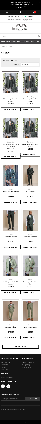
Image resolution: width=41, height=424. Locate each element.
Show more (20, 347)
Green (10, 46)
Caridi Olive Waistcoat (30, 236)
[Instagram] (8, 386)
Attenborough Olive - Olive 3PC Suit (11, 100)
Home (3, 46)
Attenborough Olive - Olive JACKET (30, 100)
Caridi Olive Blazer (30, 191)
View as (6, 60)
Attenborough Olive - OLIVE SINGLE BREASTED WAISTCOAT (11, 146)
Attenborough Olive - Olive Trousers (30, 145)
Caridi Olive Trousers (11, 236)
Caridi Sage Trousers (30, 327)
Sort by (17, 64)
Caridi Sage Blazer (10, 327)
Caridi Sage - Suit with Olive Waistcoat (11, 283)
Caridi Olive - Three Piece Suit (10, 191)
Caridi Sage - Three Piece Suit (30, 283)
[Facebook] (3, 386)
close (39, 2)
